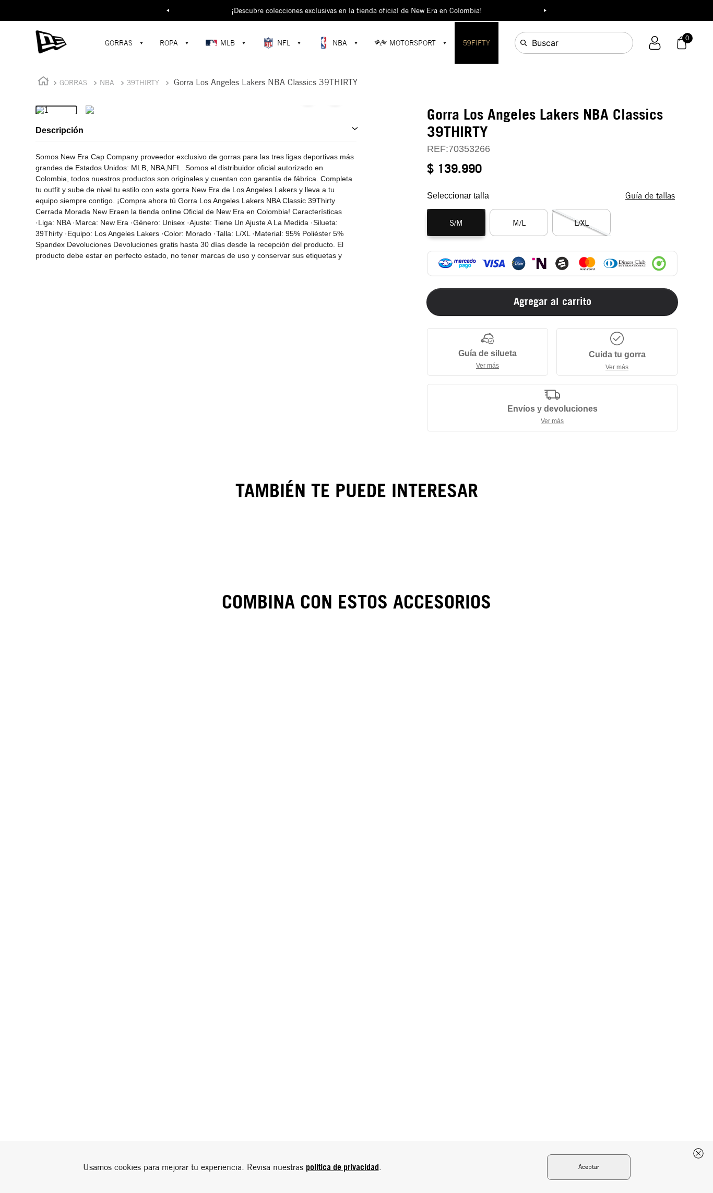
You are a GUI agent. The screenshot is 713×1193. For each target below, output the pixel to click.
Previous (168, 10)
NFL (283, 43)
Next (545, 10)
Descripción (59, 130)
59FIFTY (476, 43)
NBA (339, 43)
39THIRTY (143, 82)
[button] (655, 43)
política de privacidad (342, 1167)
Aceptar (588, 1167)
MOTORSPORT (412, 43)
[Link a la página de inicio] (43, 83)
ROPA (169, 43)
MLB (227, 43)
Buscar (545, 43)
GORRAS (119, 43)
